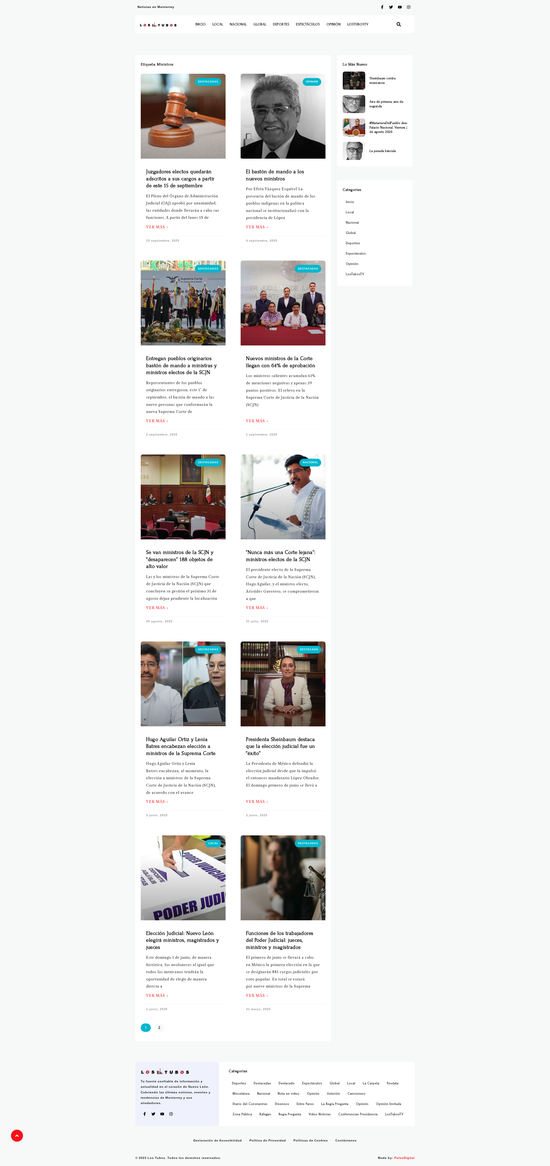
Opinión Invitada (388, 1104)
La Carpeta (371, 1083)
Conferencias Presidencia (358, 1114)
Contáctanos (346, 1140)
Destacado (287, 1083)
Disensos (282, 1104)
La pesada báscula (383, 151)
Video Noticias (320, 1114)
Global (260, 24)
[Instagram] (408, 7)
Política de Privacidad (267, 1140)
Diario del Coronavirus (250, 1104)
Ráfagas (265, 1114)
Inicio (201, 24)
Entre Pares (305, 1104)
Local (217, 24)
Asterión (333, 1093)
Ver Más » (157, 227)
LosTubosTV (357, 24)
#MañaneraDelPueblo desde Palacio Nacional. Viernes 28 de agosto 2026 (390, 127)
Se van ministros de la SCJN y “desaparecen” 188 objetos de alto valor (180, 559)
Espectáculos (308, 24)
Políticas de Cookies (310, 1140)
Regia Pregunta (290, 1114)
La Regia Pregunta (334, 1104)
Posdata (393, 1083)
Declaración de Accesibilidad (217, 1140)
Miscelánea (241, 1093)
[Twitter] (391, 7)
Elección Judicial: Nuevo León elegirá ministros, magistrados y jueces (182, 940)
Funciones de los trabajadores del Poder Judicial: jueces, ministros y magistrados (279, 940)
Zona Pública (242, 1114)
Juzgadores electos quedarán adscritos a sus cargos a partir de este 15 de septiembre (180, 179)
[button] (398, 24)
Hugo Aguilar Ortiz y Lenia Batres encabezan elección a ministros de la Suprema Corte (181, 746)
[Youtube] (400, 7)
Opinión (334, 24)
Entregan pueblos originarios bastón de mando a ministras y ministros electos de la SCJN (181, 365)
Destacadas (262, 1083)
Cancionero (357, 1093)
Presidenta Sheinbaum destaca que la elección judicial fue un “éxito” (280, 746)
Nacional (238, 24)
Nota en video (288, 1093)
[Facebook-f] (382, 7)
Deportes (281, 24)
